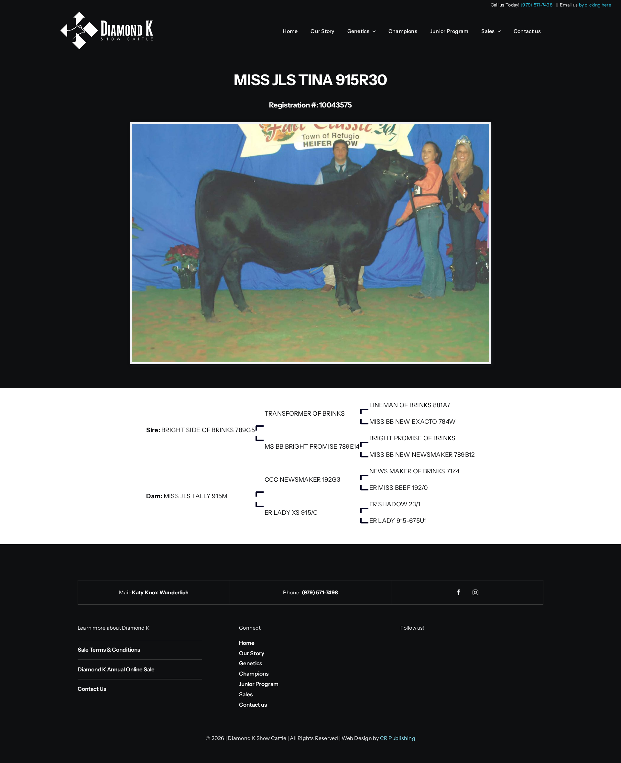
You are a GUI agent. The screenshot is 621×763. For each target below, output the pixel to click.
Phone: (292, 592)
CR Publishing (397, 738)
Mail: (125, 592)
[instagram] (475, 592)
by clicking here (595, 5)
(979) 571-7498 (536, 5)
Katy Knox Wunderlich (160, 592)
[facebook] (458, 592)
